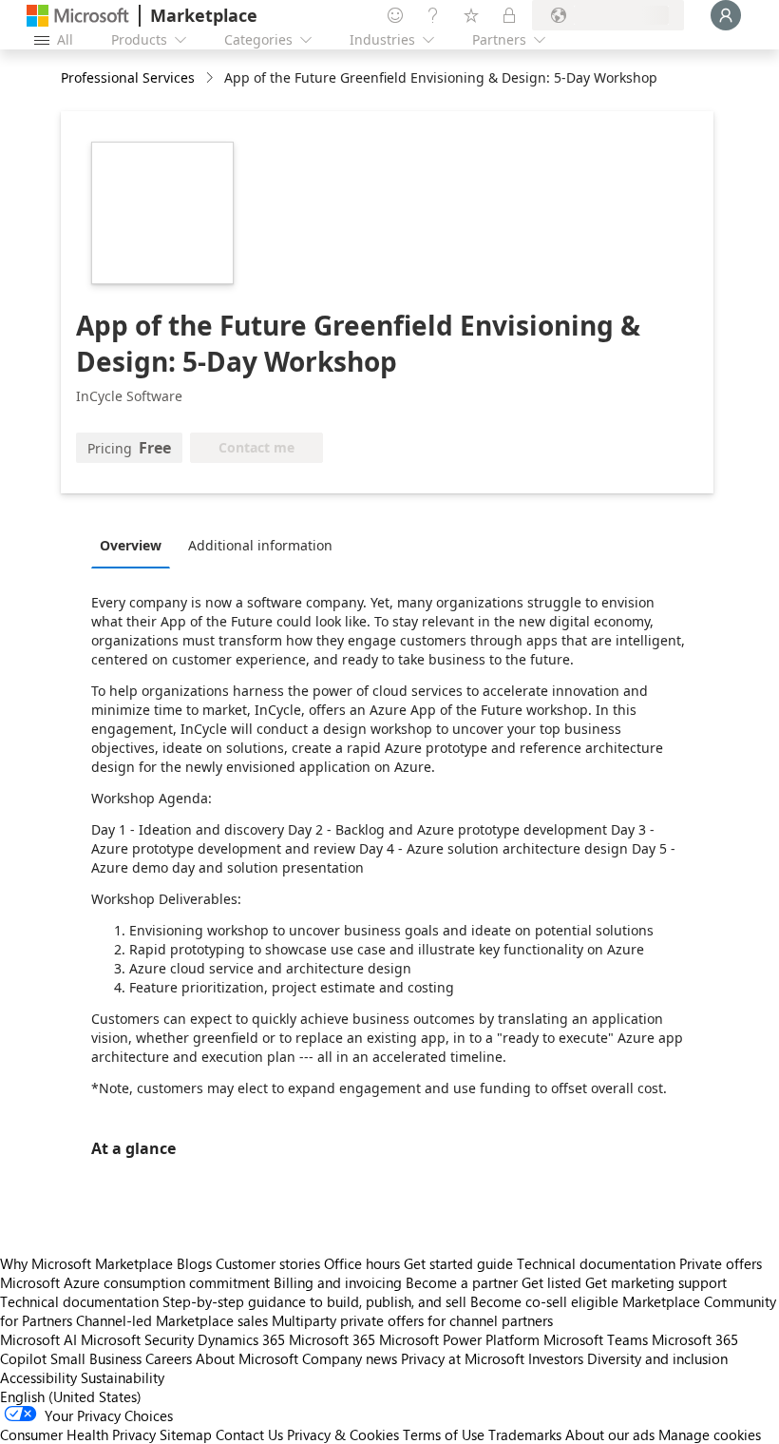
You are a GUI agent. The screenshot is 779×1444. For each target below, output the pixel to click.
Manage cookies (709, 1434)
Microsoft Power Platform (459, 1339)
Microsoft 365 (332, 1339)
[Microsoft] (78, 16)
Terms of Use (443, 1434)
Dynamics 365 (241, 1339)
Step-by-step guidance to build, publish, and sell (314, 1301)
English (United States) (71, 1396)
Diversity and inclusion (657, 1358)
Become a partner (462, 1282)
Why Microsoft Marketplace (86, 1263)
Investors (555, 1358)
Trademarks (524, 1434)
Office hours (362, 1263)
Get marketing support (656, 1282)
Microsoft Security (137, 1339)
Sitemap (186, 1434)
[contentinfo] (211, 78)
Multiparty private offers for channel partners (412, 1320)
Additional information (260, 545)
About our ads (610, 1434)
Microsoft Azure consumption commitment (137, 1282)
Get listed (551, 1282)
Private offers (720, 1263)
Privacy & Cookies (343, 1434)
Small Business (96, 1358)
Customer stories (268, 1263)
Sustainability (122, 1377)
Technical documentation (596, 1263)
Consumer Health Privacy (78, 1434)
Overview (131, 545)
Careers (168, 1358)
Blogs (194, 1263)
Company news (349, 1358)
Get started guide (458, 1263)
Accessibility (38, 1377)
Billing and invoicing (338, 1282)
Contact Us (249, 1434)
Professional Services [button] (128, 77)
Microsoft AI (38, 1339)
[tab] (135, 545)
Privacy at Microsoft (462, 1358)
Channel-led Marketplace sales (172, 1320)
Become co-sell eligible (544, 1301)
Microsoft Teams (595, 1339)
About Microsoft (247, 1358)
